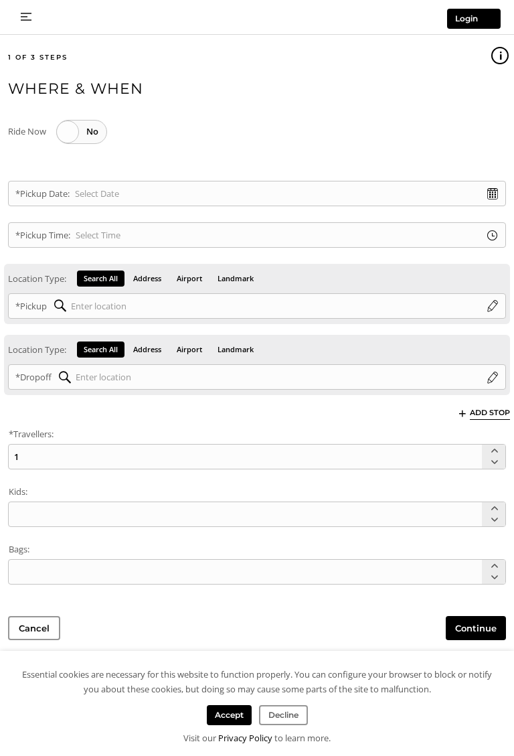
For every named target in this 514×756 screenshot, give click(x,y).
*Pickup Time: (42, 235)
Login (466, 18)
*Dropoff (33, 377)
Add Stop (490, 412)
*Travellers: (31, 434)
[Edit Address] (492, 306)
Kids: (18, 491)
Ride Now (27, 131)
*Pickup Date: (42, 193)
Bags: (19, 549)
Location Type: (37, 279)
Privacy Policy (245, 738)
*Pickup (31, 306)
